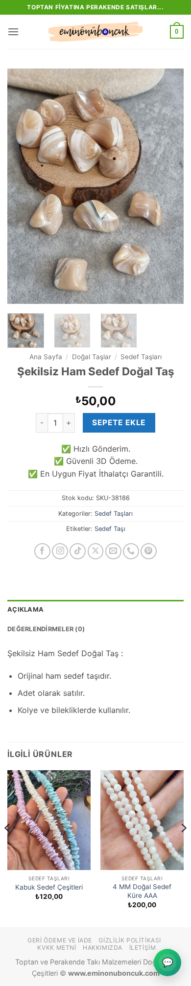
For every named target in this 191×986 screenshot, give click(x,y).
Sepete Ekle (118, 422)
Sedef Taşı (110, 528)
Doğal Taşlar (91, 357)
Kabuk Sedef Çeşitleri (49, 887)
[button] (13, 32)
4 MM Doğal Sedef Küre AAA (142, 891)
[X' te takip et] (96, 551)
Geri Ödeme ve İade (59, 940)
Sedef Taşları (141, 357)
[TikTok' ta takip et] (78, 551)
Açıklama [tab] (25, 609)
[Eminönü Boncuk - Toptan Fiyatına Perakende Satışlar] (95, 32)
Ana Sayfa (45, 357)
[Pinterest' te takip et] (149, 551)
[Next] (168, 185)
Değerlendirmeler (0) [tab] (46, 629)
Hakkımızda (102, 947)
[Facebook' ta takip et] (42, 551)
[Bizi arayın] (131, 551)
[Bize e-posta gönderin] (113, 551)
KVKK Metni (56, 947)
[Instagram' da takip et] (60, 551)
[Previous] (23, 185)
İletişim (142, 947)
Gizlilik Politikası (129, 940)
